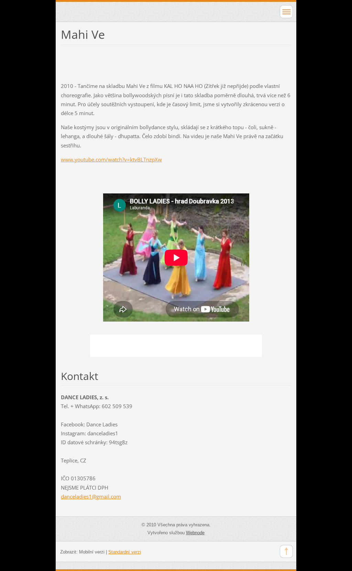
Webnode (195, 532)
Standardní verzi (124, 552)
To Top (286, 551)
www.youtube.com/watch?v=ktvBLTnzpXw (111, 159)
